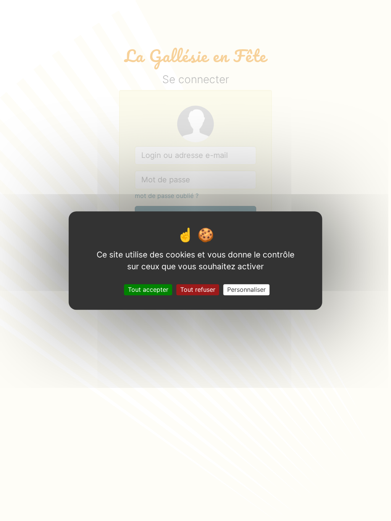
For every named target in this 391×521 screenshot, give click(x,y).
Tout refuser (197, 289)
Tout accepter (148, 289)
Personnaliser (246, 289)
